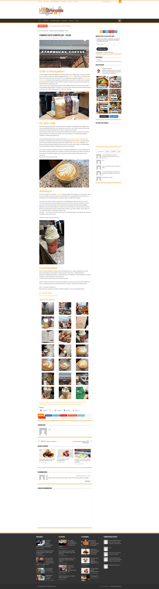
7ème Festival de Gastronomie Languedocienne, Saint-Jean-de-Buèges (45, 552)
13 (44, 555)
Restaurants (45, 30)
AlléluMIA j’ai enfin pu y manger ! (49, 577)
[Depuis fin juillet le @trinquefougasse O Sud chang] (115, 108)
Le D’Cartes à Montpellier (49, 569)
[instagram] (110, 2)
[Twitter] (105, 2)
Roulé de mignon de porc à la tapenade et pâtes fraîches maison (67, 560)
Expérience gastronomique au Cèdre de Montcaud (47, 459)
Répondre (88, 481)
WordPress (118, 586)
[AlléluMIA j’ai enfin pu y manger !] (40, 577)
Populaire (113, 151)
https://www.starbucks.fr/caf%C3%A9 (48, 295)
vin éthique (99, 60)
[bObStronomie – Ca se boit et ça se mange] (51, 10)
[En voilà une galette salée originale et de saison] (102, 82)
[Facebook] (103, 2)
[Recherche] (120, 1)
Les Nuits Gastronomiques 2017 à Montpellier (81, 441)
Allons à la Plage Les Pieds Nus (49, 441)
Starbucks (71, 76)
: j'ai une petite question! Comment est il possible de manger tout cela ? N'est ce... (111, 173)
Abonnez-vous (102, 49)
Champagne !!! (94, 576)
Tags (119, 151)
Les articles (45, 1)
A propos (70, 1)
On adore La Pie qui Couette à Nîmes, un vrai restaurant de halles (82, 460)
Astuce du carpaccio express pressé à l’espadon (94, 543)
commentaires (100, 151)
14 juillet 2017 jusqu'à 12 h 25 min (83, 475)
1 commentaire (66, 38)
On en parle (63, 1)
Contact (76, 1)
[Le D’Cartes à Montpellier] (40, 571)
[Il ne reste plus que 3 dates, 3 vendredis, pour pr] (115, 95)
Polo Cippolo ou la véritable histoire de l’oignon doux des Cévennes (67, 552)
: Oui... (103, 160)
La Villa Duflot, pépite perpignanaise (63, 459)
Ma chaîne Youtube (55, 1)
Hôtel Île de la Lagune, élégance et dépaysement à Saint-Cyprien (62, 26)
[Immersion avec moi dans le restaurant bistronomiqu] (102, 95)
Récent (107, 151)
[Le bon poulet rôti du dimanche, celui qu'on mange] (102, 108)
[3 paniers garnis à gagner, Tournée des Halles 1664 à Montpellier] (40, 542)
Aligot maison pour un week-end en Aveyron (67, 576)
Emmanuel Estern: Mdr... (107, 177)
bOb (42, 38)
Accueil (40, 1)
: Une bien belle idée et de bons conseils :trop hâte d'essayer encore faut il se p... (110, 156)
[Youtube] (108, 2)
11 (44, 566)
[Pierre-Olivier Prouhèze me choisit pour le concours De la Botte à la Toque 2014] (40, 560)
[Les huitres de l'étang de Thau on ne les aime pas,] (115, 82)
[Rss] (102, 2)
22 (43, 548)
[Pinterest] (106, 2)
